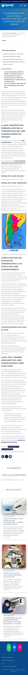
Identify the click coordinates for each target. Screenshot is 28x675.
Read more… (7, 537)
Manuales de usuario (7, 657)
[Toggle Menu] (25, 5)
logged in (10, 480)
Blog (3, 663)
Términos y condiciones (8, 660)
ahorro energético (13, 446)
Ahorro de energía (9, 451)
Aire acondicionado (11, 33)
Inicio (3, 33)
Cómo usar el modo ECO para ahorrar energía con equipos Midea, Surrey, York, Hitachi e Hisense (14, 62)
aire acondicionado (20, 451)
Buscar (4, 40)
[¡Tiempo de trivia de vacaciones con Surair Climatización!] (14, 556)
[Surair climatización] (8, 5)
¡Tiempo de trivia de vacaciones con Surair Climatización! (12, 575)
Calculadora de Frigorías (9, 666)
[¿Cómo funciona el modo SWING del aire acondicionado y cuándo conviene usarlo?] (14, 506)
